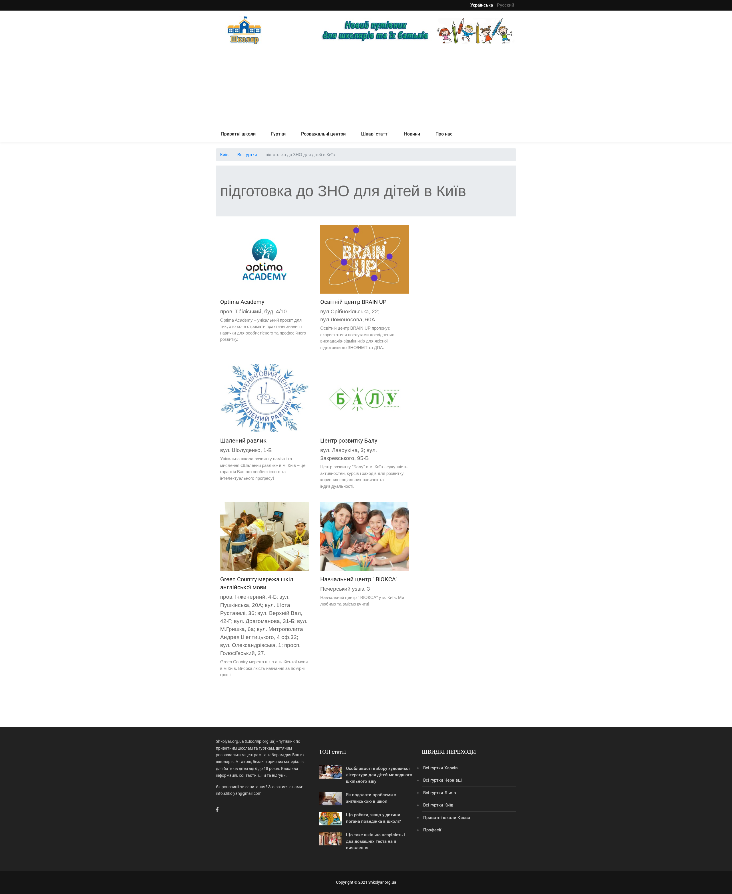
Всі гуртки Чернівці (442, 780)
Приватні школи (238, 134)
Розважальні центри (323, 134)
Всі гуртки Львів (439, 792)
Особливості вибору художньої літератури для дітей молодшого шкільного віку (379, 775)
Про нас (443, 134)
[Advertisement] (366, 86)
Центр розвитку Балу (348, 440)
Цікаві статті (375, 134)
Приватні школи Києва (446, 817)
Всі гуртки (247, 154)
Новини (412, 134)
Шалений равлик (243, 440)
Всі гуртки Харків (440, 767)
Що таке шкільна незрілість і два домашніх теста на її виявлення (375, 841)
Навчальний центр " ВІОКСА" (358, 579)
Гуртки (278, 134)
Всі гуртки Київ (438, 805)
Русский (505, 5)
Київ (224, 154)
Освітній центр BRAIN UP (353, 301)
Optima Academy (242, 301)
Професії (432, 830)
